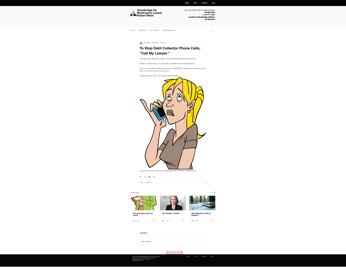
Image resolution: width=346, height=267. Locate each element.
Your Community (154, 30)
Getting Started (143, 30)
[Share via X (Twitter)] (145, 177)
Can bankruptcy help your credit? (143, 214)
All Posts (133, 30)
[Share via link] (154, 177)
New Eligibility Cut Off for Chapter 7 (201, 214)
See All (213, 192)
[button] (213, 30)
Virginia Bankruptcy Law (168, 30)
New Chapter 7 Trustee (170, 213)
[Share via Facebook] (140, 177)
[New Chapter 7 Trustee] (173, 203)
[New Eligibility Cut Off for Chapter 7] (202, 203)
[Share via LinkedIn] (149, 177)
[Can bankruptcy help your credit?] (144, 203)
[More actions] (205, 43)
